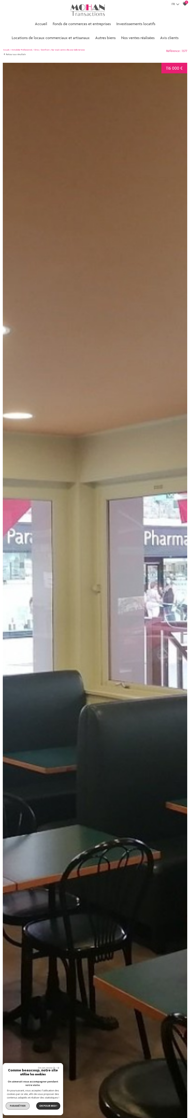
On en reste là (46, 1067)
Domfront (45, 50)
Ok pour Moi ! (48, 1105)
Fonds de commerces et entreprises (82, 23)
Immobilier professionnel (22, 50)
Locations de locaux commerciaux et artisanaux (51, 37)
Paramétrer (18, 1105)
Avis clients (169, 37)
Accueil (41, 23)
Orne (36, 50)
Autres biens (105, 37)
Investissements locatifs (135, 23)
